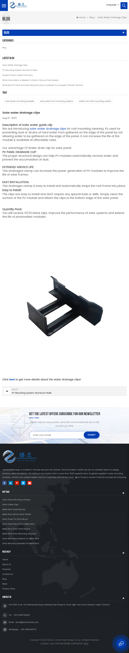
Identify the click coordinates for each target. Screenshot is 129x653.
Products (6, 569)
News (4, 583)
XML (52, 643)
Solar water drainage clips (15, 65)
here (12, 380)
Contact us (7, 574)
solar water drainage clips (48, 128)
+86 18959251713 (28, 629)
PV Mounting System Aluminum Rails (19, 70)
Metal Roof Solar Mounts (13, 509)
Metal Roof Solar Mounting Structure (19, 533)
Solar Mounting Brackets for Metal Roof (20, 543)
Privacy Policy (8, 588)
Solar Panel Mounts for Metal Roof (18, 524)
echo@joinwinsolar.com (27, 622)
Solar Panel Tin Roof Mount (15, 519)
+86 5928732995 (21, 615)
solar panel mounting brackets (19, 101)
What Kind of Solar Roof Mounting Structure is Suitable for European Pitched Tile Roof (42, 85)
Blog (4, 47)
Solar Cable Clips (10, 504)
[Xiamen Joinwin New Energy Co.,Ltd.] (18, 5)
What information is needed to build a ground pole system (30, 80)
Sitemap (44, 643)
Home (82, 17)
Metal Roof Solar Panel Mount (16, 528)
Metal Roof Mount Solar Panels (16, 514)
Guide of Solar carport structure (17, 75)
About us (6, 564)
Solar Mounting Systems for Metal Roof (20, 538)
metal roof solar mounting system (95, 101)
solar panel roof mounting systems (56, 101)
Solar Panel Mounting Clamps (16, 499)
